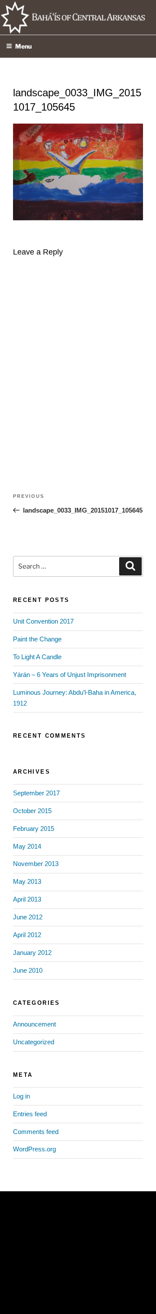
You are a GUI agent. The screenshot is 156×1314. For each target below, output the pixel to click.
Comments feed (35, 1131)
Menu (23, 46)
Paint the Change (37, 639)
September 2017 (36, 793)
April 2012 (27, 934)
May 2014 (27, 846)
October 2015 (32, 810)
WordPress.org (34, 1149)
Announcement (34, 1024)
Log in (21, 1096)
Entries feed (30, 1114)
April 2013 (27, 899)
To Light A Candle (37, 656)
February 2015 (33, 828)
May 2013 (27, 881)
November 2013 (35, 863)
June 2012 (27, 917)
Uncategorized (33, 1042)
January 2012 (32, 952)
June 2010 (27, 970)
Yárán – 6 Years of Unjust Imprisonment (69, 674)
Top (146, 1302)
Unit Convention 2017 (43, 621)
